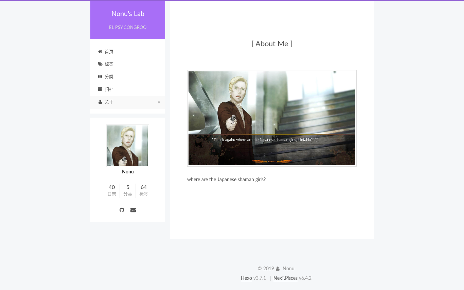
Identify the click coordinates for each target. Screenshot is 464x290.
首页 (109, 52)
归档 (109, 89)
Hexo (246, 278)
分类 (109, 77)
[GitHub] (122, 210)
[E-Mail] (133, 210)
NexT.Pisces (285, 278)
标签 (109, 64)
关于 (109, 102)
